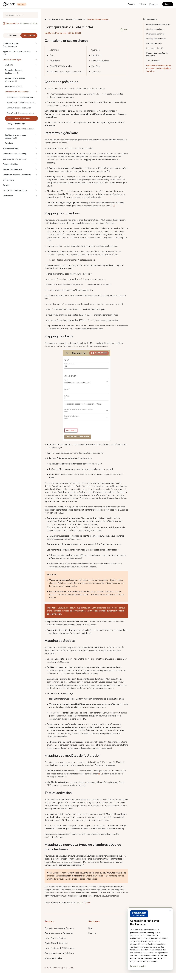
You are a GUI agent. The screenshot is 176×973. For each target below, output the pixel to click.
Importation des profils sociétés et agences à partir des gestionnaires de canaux (22, 129)
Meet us (92, 933)
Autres (6, 185)
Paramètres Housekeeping (14, 153)
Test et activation (154, 60)
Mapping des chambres (156, 38)
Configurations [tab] (29, 35)
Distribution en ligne (12, 59)
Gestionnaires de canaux (98, 19)
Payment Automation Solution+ (59, 953)
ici (114, 205)
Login (167, 4)
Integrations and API (54, 958)
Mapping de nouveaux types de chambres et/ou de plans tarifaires (158, 68)
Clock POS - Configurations (15, 190)
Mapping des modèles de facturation (157, 54)
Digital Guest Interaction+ (57, 943)
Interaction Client (11, 148)
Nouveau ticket (13, 23)
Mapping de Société (154, 48)
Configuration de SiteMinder (18, 118)
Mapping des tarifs (154, 43)
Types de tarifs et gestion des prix (16, 53)
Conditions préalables (155, 29)
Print (126, 29)
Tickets (142, 4)
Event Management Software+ (59, 933)
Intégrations (8, 180)
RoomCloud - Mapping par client (20, 113)
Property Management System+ (59, 928)
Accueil (131, 4)
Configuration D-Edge (16, 123)
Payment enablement (12, 169)
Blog (90, 928)
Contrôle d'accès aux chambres (17, 174)
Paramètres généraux (155, 34)
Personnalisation (10, 164)
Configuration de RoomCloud (19, 108)
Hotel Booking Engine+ (55, 938)
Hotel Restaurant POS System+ (59, 948)
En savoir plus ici (137, 966)
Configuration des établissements (11, 45)
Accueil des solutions (54, 19)
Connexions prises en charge (158, 24)
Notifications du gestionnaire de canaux (22, 97)
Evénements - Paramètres (14, 159)
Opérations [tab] (12, 35)
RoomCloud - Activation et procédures (22, 102)
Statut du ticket (30, 23)
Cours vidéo (8, 195)
